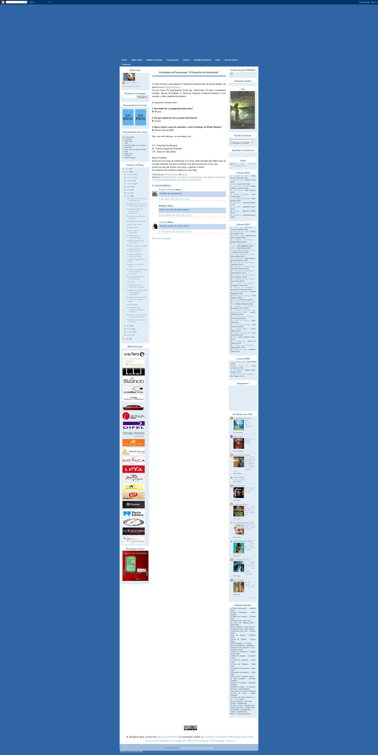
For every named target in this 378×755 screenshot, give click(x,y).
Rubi (234, 184)
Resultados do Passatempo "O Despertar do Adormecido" (136, 292)
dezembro (131, 174)
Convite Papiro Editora (134, 224)
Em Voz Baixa (238, 258)
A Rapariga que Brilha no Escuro (243, 250)
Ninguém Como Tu (238, 366)
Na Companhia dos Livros (243, 523)
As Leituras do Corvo (241, 560)
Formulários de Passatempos (190, 177)
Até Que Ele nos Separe (244, 262)
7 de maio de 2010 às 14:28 (174, 199)
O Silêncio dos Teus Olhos (244, 279)
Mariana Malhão (131, 82)
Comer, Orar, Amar (240, 349)
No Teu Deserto (236, 370)
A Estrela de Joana (241, 176)
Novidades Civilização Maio (136, 246)
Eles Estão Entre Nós (241, 231)
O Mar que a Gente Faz (241, 296)
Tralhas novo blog (239, 480)
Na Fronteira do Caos (241, 455)
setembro (130, 184)
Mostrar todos (252, 598)
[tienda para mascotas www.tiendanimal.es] (242, 165)
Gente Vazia (237, 190)
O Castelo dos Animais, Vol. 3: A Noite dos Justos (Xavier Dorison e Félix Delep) (250, 568)
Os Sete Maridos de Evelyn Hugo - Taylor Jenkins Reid (250, 510)
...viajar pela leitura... (241, 504)
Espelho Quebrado (240, 194)
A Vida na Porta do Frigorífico (242, 374)
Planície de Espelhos (241, 291)
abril (128, 326)
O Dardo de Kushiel (244, 283)
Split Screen (238, 437)
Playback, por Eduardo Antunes (250, 441)
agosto (129, 187)
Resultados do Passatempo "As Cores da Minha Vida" (136, 299)
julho (129, 190)
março (129, 329)
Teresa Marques (132, 304)
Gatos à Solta (238, 180)
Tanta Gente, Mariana (241, 186)
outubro (130, 181)
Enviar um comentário (161, 238)
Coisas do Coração (241, 320)
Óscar (235, 300)
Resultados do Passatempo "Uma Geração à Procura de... (136, 272)
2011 (127, 169)
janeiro (129, 335)
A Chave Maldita (240, 329)
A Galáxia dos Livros (171, 748)
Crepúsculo (237, 203)
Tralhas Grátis (238, 477)
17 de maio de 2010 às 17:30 (175, 232)
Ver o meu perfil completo (132, 86)
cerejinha (163, 222)
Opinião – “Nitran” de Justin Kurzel (250, 584)
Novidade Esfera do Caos (136, 221)
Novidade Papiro (132, 227)
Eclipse (236, 211)
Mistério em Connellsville (244, 287)
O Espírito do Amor (242, 324)
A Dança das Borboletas (244, 345)
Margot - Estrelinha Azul (242, 333)
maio (129, 196)
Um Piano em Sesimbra (244, 316)
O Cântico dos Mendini (241, 198)
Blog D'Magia (238, 580)
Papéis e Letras (239, 486)
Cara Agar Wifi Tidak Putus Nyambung (250, 527)
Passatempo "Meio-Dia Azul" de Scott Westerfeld (135, 211)
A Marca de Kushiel (243, 306)
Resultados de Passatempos (189, 180)
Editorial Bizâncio (168, 177)
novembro (131, 177)
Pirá (234, 337)
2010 (127, 172)
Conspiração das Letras (242, 418)
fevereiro (130, 332)
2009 (127, 339)
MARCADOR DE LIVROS (242, 541)
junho (129, 193)
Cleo (234, 248)
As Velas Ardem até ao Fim (243, 254)
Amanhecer (237, 215)
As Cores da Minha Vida (244, 275)
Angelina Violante (167, 189)
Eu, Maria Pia (239, 341)
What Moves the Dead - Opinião (250, 490)
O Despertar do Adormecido (243, 271)
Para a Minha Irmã (237, 362)
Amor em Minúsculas (243, 227)
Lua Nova (236, 207)
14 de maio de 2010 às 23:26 (175, 215)
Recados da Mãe (238, 235)
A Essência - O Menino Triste (243, 267)
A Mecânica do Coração (243, 240)
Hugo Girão (131, 282)
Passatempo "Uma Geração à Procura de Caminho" (136, 310)
